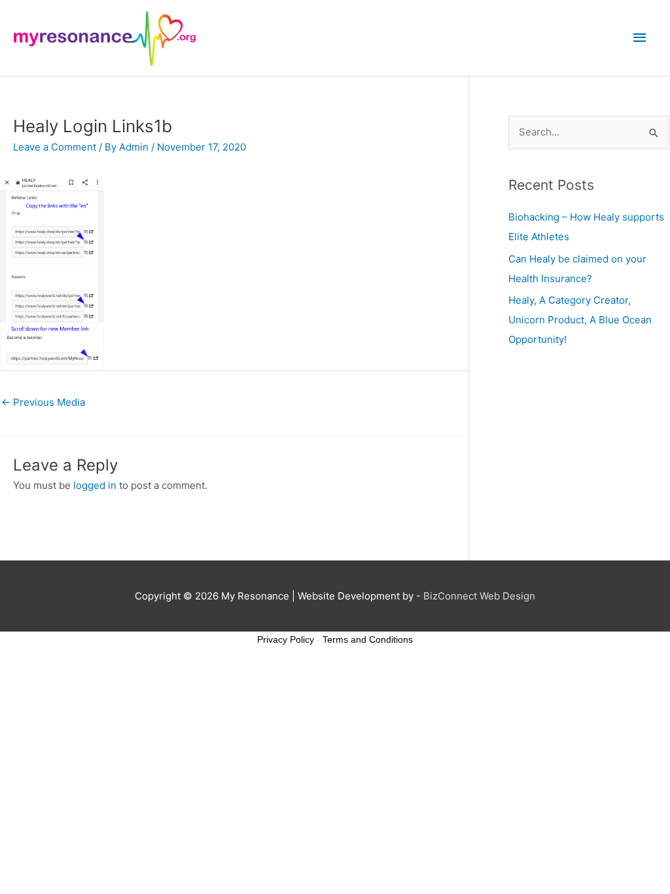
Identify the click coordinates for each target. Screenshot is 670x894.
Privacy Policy (285, 639)
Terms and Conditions (368, 639)
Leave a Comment (54, 147)
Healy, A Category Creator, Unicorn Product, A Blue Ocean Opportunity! (580, 320)
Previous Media (43, 402)
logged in (94, 485)
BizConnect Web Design (479, 596)
